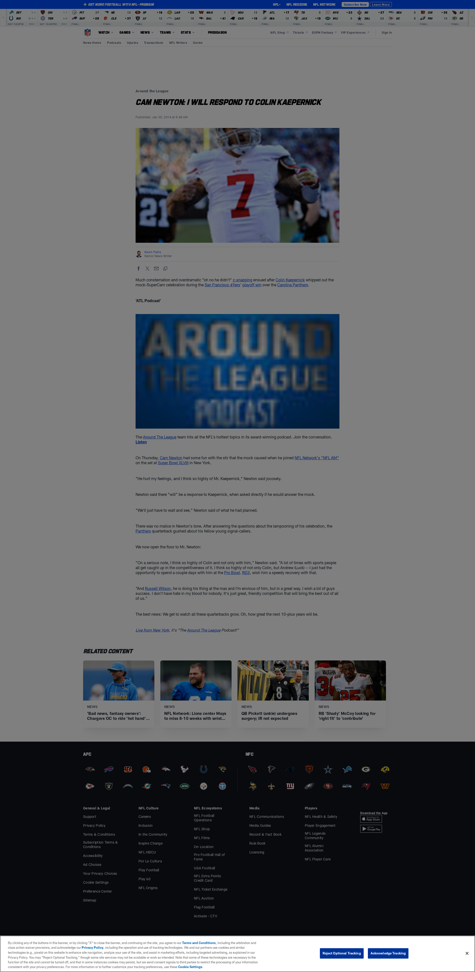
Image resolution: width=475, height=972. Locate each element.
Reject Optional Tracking (342, 953)
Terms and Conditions (199, 943)
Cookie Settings (190, 967)
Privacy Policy (92, 947)
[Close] (467, 953)
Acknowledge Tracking (388, 953)
